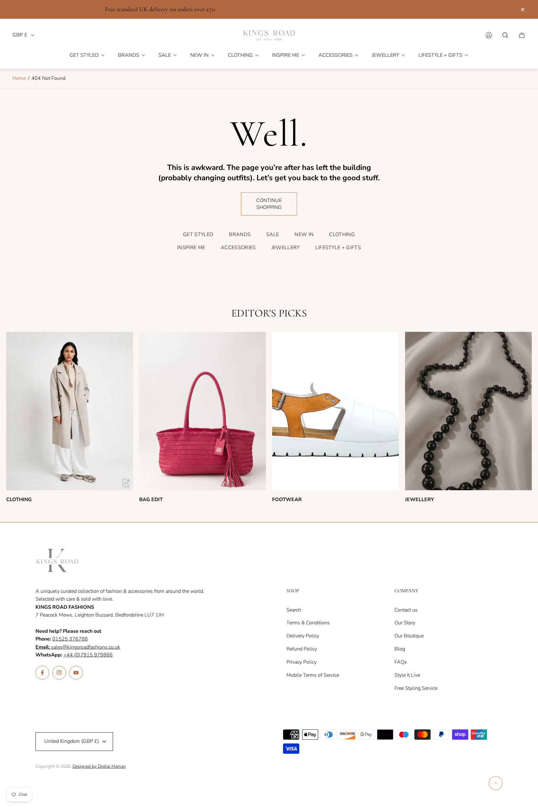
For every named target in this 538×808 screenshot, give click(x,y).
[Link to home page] (57, 561)
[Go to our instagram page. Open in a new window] (59, 673)
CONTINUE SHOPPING (269, 204)
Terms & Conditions (308, 622)
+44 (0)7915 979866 (88, 654)
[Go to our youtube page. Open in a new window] (76, 673)
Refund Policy (301, 649)
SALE (272, 234)
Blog (399, 649)
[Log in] (489, 35)
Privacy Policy (301, 662)
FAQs (400, 662)
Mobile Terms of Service (312, 675)
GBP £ (19, 35)
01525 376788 (70, 639)
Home (19, 78)
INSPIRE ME (191, 247)
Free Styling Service (415, 688)
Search (293, 610)
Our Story (404, 622)
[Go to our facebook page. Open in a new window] (42, 673)
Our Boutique (409, 635)
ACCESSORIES (238, 247)
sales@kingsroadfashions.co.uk (77, 647)
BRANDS (240, 234)
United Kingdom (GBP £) (71, 741)
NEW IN (304, 234)
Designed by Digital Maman (99, 766)
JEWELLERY (285, 247)
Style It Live (407, 675)
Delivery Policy (302, 635)
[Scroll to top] (496, 783)
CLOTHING (342, 234)
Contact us (406, 610)
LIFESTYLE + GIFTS (338, 247)
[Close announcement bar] (522, 9)
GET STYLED (198, 234)
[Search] (505, 35)
